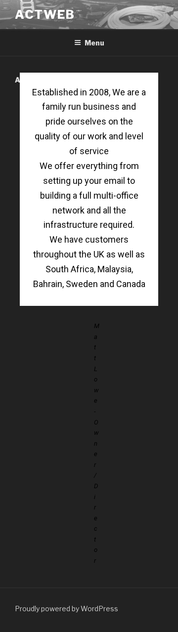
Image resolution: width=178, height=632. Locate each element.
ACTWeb (45, 14)
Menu (94, 43)
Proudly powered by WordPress (66, 608)
